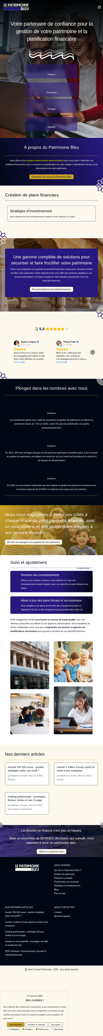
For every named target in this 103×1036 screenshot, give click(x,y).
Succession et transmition (20, 809)
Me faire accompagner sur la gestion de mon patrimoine (33, 542)
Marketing (58, 1029)
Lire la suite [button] (19, 362)
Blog (56, 889)
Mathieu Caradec (19, 776)
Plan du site (59, 893)
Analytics (29, 1029)
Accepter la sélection (36, 1025)
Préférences (43, 1029)
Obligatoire (14, 1029)
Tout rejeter (55, 1025)
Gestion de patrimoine (64, 874)
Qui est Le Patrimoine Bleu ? (67, 870)
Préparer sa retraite (63, 878)
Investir (60, 779)
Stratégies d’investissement (67, 886)
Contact (57, 912)
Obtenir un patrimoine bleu (51, 851)
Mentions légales (62, 916)
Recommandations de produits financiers (51, 289)
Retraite (11, 779)
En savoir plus (83, 568)
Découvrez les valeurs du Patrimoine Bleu (51, 177)
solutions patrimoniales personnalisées (45, 160)
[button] (10, 352)
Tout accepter (15, 1025)
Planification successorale (66, 882)
